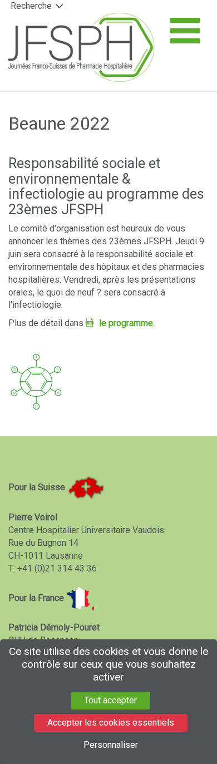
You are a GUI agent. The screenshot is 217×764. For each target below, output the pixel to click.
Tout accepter (110, 700)
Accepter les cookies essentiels (110, 722)
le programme (126, 323)
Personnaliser (110, 745)
